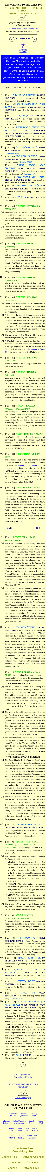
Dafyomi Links (31, 1167)
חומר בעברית (14, 1162)
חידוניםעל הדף (35, 1129)
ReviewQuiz (11, 1129)
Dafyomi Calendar (33, 1156)
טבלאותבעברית (20, 1129)
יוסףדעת (27, 1129)
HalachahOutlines (6, 1122)
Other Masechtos (23, 1148)
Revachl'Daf (41, 1122)
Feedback (12, 1167)
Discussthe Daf (21, 1137)
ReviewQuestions (24, 1115)
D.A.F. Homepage (23, 1097)
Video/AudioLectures (32, 1137)
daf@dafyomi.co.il (15, 28)
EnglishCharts (31, 1122)
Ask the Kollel (10, 1156)
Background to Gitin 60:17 (29, 465)
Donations (33, 1162)
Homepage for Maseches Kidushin (23, 1085)
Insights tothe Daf (13, 1115)
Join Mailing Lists (23, 1151)
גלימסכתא (12, 1137)
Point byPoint (34, 1115)
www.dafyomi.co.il (30, 28)
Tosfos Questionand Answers (19, 1122)
